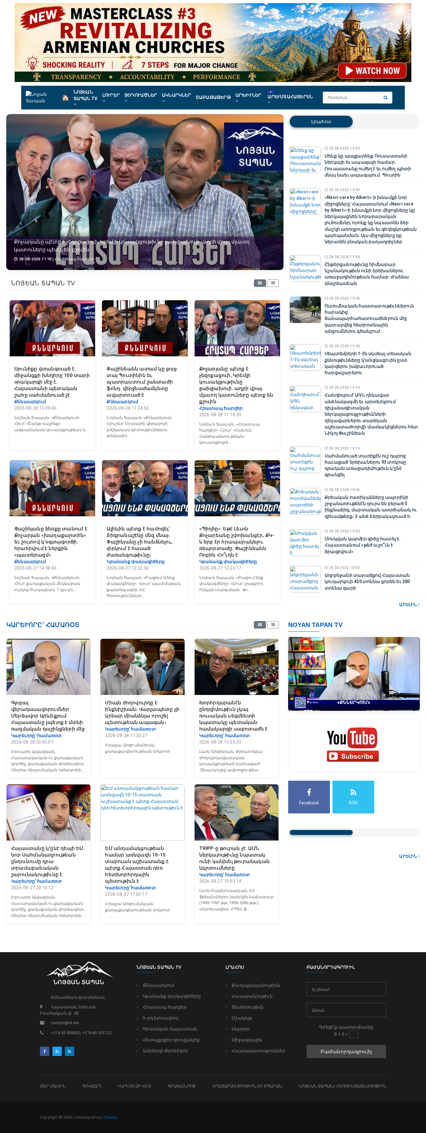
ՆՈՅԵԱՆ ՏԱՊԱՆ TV (86, 95)
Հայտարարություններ (258, 1050)
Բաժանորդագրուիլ (346, 1051)
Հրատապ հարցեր (164, 1007)
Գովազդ (91, 1086)
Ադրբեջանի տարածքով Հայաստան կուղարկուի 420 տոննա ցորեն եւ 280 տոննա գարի (367, 582)
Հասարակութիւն (252, 996)
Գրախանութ (182, 1086)
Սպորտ (240, 1028)
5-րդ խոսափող (160, 1017)
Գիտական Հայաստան (170, 1028)
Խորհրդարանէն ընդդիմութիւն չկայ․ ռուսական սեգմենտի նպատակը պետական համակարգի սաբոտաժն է (233, 716)
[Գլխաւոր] (65, 96)
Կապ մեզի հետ (134, 1086)
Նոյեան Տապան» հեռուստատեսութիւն (342, 1086)
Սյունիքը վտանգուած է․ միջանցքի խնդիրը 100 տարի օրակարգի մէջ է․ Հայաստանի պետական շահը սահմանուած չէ (52, 382)
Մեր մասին (52, 1086)
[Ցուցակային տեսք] (273, 283)
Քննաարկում (158, 985)
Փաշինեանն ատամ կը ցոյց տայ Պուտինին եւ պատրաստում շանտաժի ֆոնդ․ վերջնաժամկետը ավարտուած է (142, 382)
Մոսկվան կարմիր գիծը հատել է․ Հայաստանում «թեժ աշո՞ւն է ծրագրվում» (363, 545)
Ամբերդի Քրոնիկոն (165, 1050)
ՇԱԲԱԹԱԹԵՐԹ (213, 97)
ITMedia (109, 1117)
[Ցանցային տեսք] (260, 283)
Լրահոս (321, 121)
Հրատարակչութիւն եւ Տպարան (247, 1086)
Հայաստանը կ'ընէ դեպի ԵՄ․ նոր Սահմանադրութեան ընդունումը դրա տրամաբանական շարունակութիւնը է (48, 861)
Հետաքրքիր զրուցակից (171, 1039)
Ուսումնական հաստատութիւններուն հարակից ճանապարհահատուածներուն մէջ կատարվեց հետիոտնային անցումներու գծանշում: (369, 318)
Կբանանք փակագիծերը (172, 996)
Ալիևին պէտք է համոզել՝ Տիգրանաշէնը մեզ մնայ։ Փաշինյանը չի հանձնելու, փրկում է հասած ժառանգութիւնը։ (139, 542)
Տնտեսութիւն (248, 1007)
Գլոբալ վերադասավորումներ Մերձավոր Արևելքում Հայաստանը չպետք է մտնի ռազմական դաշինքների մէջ (48, 716)
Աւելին (408, 604)
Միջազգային (247, 1039)
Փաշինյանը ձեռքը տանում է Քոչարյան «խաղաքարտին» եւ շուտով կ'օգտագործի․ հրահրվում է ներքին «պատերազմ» (50, 542)
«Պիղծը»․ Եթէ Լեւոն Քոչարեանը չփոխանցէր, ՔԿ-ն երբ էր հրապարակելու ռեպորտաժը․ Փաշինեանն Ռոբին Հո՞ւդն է (236, 542)
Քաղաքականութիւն (256, 985)
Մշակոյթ (242, 1017)
